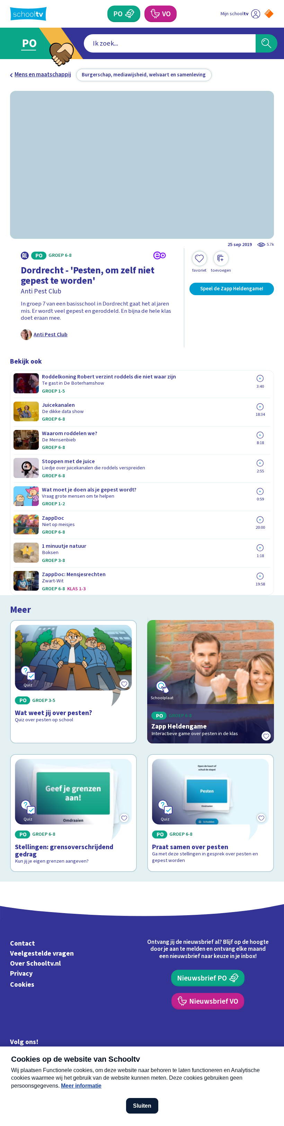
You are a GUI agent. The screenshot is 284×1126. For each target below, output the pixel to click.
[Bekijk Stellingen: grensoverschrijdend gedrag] (73, 813)
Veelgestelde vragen (42, 953)
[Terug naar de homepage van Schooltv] (28, 14)
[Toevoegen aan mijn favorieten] (266, 735)
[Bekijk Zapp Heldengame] (210, 682)
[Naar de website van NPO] (269, 13)
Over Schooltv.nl (35, 963)
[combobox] (170, 43)
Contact (22, 943)
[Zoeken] (266, 43)
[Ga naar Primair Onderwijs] (34, 43)
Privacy (21, 973)
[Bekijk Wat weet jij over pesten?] (73, 682)
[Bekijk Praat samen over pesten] (210, 813)
